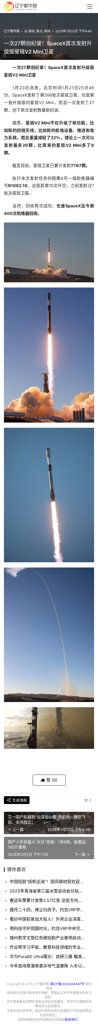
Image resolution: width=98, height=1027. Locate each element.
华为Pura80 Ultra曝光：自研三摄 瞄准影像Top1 (48, 956)
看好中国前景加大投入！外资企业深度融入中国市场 (48, 919)
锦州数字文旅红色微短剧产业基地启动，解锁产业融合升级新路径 (48, 937)
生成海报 (19, 800)
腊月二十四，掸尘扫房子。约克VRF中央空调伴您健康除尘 (48, 909)
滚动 (31, 31)
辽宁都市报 (12, 31)
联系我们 (71, 1020)
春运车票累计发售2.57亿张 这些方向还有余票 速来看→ (48, 900)
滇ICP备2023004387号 (67, 984)
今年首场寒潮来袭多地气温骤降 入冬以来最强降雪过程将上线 (48, 965)
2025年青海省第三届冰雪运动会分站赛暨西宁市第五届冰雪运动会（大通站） (48, 891)
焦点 (39, 31)
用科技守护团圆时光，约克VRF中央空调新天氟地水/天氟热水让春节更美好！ (48, 928)
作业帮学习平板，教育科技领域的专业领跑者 (48, 947)
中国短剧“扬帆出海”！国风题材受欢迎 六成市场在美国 (48, 881)
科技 (47, 31)
